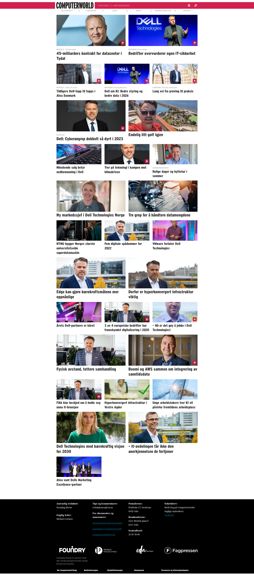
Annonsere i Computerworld (106, 528)
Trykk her (169, 515)
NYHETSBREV (104, 5)
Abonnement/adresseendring (107, 523)
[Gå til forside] (75, 5)
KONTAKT (187, 11)
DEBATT (139, 11)
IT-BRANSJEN (91, 11)
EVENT (114, 11)
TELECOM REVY (67, 11)
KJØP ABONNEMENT (121, 5)
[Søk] (195, 5)
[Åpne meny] (189, 5)
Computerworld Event (103, 534)
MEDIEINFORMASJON (163, 11)
